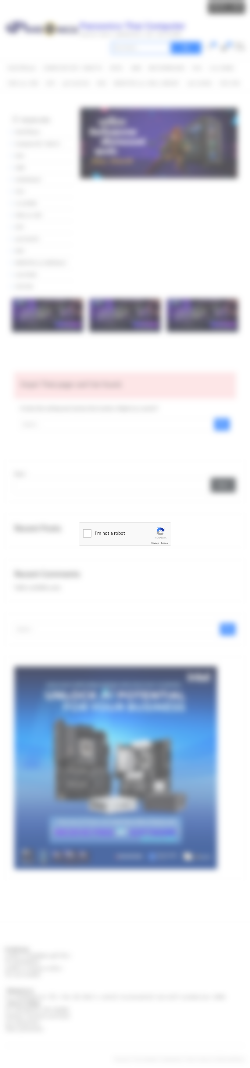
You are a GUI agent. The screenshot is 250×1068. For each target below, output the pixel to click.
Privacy (155, 543)
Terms (164, 543)
